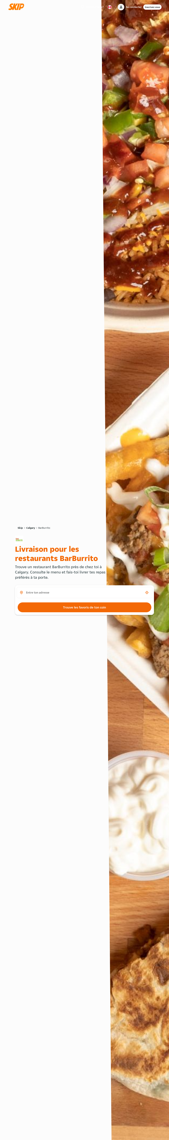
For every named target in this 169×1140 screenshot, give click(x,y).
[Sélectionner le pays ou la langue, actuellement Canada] (110, 7)
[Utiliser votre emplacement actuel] (147, 592)
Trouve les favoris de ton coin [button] (84, 607)
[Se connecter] (121, 7)
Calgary (30, 528)
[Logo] (17, 7)
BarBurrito (44, 528)
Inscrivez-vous (152, 7)
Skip (20, 528)
